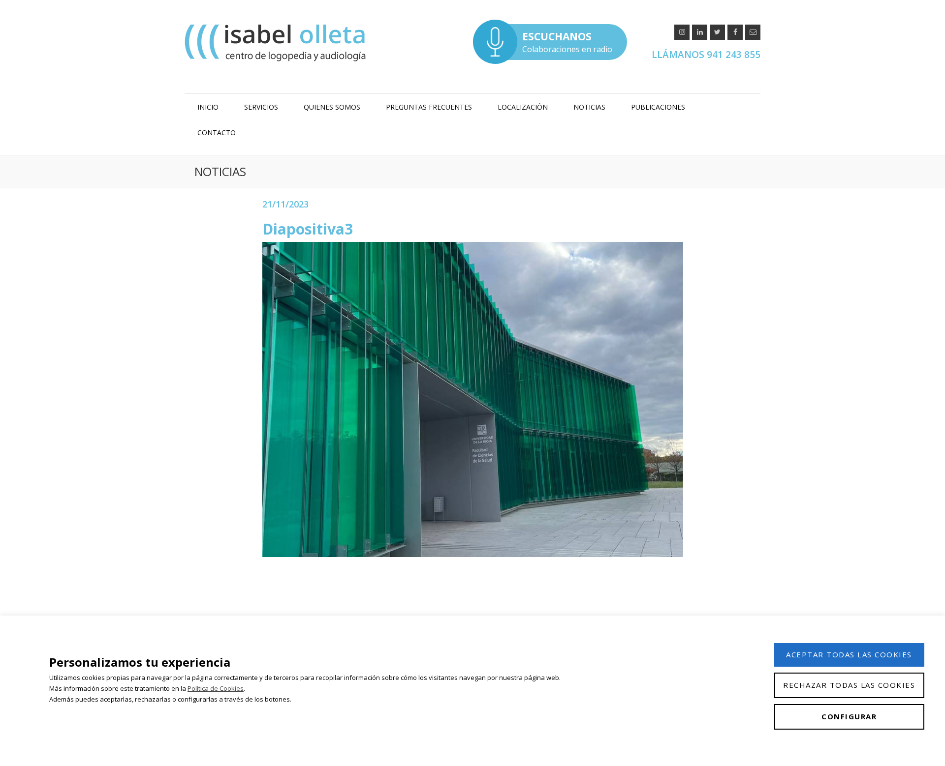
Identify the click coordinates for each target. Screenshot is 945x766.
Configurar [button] (849, 716)
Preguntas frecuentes (429, 107)
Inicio (208, 107)
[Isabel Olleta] (277, 42)
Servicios (261, 107)
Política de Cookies (216, 688)
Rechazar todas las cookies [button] (849, 685)
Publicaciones (658, 107)
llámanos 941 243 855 (706, 54)
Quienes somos (332, 107)
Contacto (216, 132)
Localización (523, 107)
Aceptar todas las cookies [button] (849, 654)
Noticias (589, 107)
